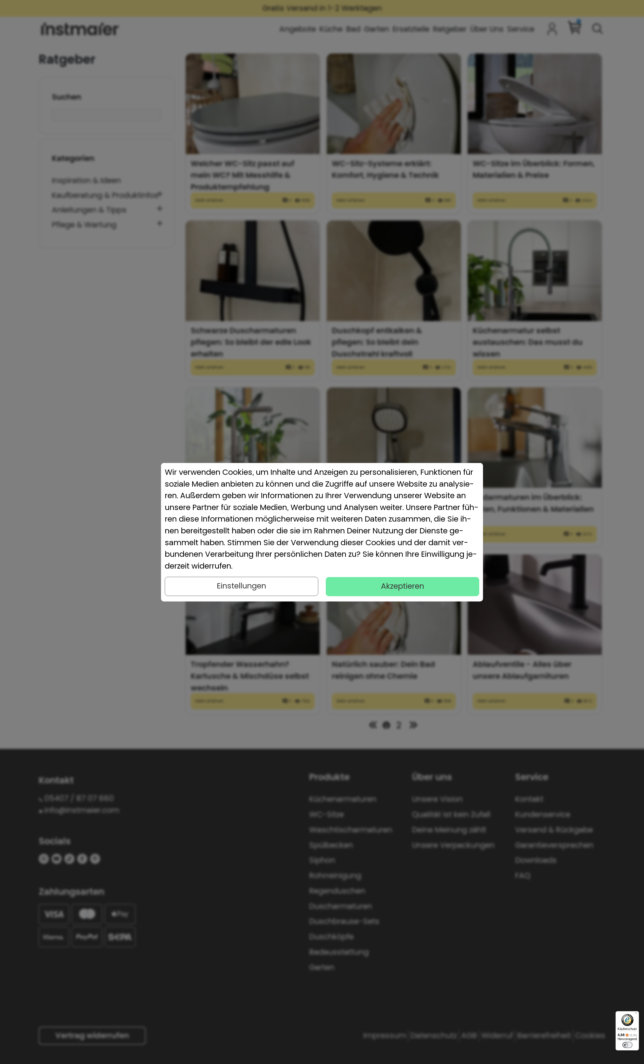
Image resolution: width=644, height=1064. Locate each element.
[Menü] (636, 1014)
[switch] (627, 1045)
